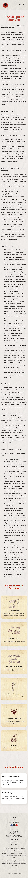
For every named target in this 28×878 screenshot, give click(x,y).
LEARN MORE (5, 784)
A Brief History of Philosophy (10, 776)
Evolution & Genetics (11, 392)
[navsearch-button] (24, 4)
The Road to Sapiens (8, 793)
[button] (20, 4)
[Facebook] (11, 825)
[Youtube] (16, 825)
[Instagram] (14, 825)
